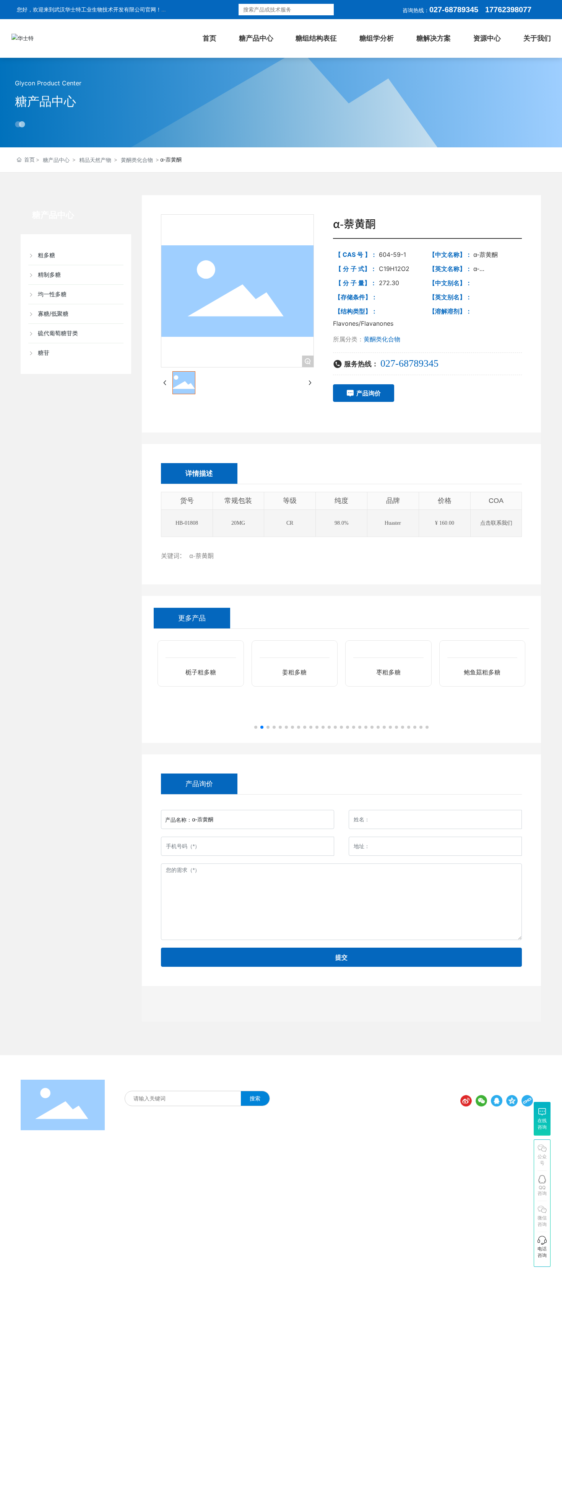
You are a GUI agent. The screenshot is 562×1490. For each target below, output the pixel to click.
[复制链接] (527, 1100)
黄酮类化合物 (137, 160)
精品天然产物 (95, 160)
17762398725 (406, 1233)
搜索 (324, 9)
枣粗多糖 (388, 705)
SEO (388, 1472)
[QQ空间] (512, 1100)
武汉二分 (529, 1470)
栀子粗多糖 (200, 705)
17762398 (502, 9)
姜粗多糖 (294, 705)
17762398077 (406, 1218)
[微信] (481, 1100)
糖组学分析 (229, 1082)
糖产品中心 (45, 101)
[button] (255, 727)
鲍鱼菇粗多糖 (482, 705)
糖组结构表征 (162, 1082)
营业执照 (368, 1472)
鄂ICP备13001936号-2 (322, 1472)
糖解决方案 (197, 1082)
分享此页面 (518, 1087)
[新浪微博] (466, 1100)
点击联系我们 (496, 523)
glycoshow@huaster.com (438, 1277)
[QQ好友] (496, 1100)
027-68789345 (453, 9)
